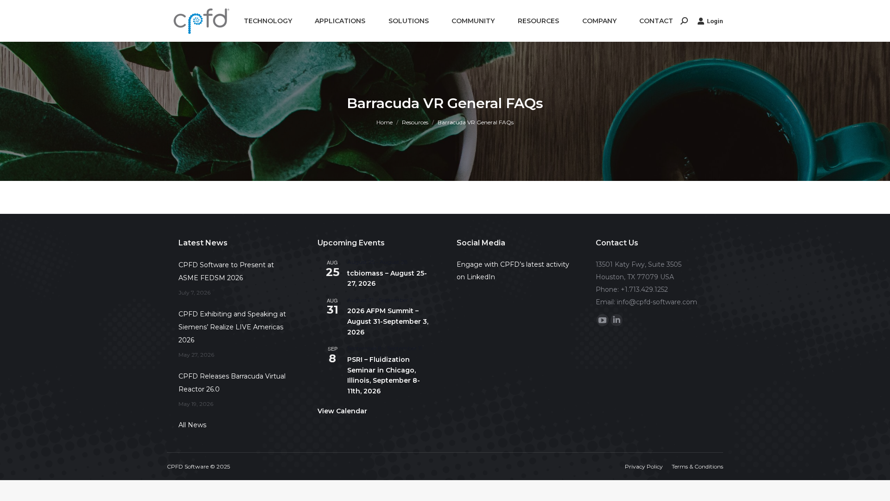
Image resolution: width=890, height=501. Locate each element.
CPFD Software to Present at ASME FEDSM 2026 (226, 271)
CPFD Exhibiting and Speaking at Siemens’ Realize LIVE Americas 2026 (232, 327)
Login (715, 21)
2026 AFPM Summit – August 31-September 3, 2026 (387, 321)
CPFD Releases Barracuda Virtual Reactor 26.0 (232, 382)
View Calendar (342, 411)
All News (192, 425)
